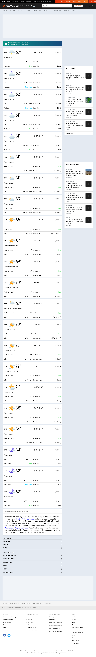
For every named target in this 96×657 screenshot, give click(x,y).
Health (73, 622)
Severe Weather (76, 630)
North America (14, 603)
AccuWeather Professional (55, 631)
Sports (73, 635)
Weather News (75, 640)
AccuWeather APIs (30, 625)
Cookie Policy (46, 653)
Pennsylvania (37, 603)
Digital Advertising (7, 622)
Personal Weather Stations (32, 630)
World (5, 603)
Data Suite (22, 1)
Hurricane (74, 625)
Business (74, 619)
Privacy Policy (38, 653)
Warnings (15, 1)
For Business (6, 1)
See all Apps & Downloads (55, 622)
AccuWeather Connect (31, 627)
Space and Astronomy (77, 632)
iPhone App (52, 617)
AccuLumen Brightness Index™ (16, 528)
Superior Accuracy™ (47, 1)
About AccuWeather (8, 619)
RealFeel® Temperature (25, 519)
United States (26, 603)
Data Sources (64, 653)
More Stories (69, 133)
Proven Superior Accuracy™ (9, 617)
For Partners (29, 619)
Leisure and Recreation (77, 627)
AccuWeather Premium (54, 628)
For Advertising (29, 622)
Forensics (29, 1)
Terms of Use (30, 653)
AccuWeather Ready (77, 617)
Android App (52, 619)
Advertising (36, 1)
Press (4, 627)
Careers (5, 625)
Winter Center (75, 643)
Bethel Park (48, 603)
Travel (73, 638)
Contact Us (6, 630)
